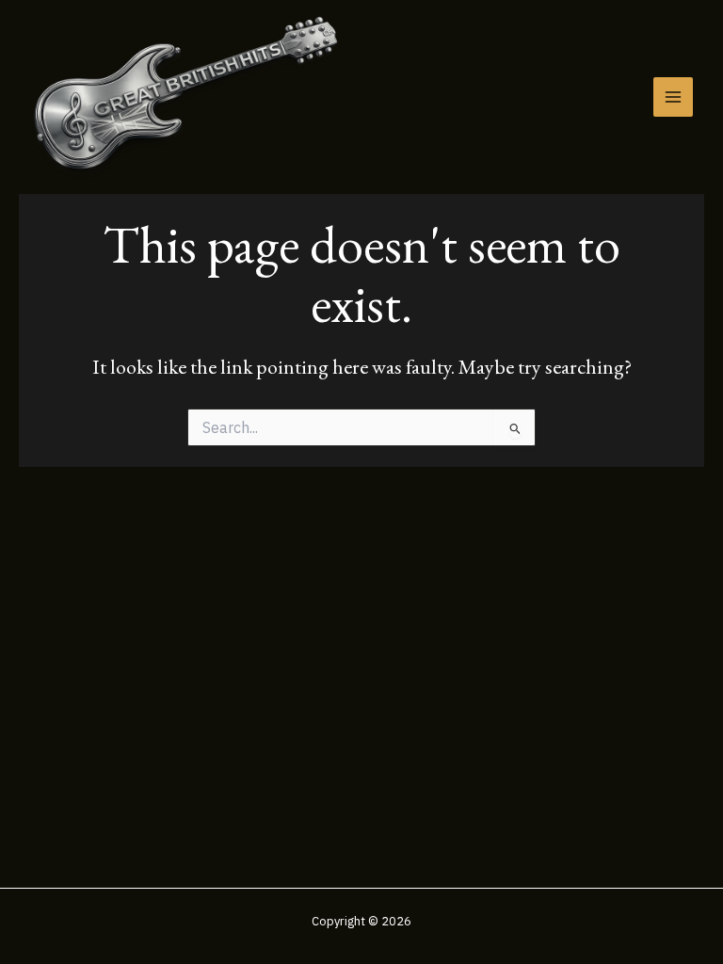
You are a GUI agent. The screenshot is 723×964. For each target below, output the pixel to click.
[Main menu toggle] (673, 97)
